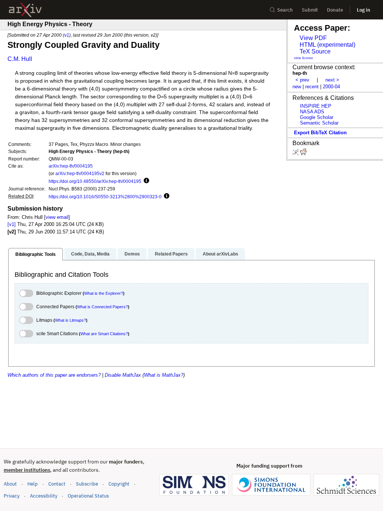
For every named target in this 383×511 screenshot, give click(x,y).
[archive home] (25, 10)
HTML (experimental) (327, 45)
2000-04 (331, 86)
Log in (363, 10)
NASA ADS (312, 111)
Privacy (11, 496)
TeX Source (315, 51)
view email (57, 217)
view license (303, 58)
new (296, 86)
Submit (310, 10)
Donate (335, 10)
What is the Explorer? (103, 293)
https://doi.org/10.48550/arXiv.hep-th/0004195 (95, 181)
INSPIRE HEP (315, 106)
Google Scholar (316, 117)
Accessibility (43, 496)
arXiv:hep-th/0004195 (71, 165)
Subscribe (87, 484)
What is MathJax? (163, 375)
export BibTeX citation (320, 132)
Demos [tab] (132, 254)
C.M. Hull (19, 59)
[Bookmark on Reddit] (303, 153)
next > (332, 80)
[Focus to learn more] (145, 181)
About (10, 484)
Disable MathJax (123, 375)
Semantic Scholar (319, 123)
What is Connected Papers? (102, 307)
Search (285, 10)
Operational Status (88, 495)
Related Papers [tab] (171, 254)
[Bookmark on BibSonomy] (296, 153)
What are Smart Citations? (104, 333)
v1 (66, 35)
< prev (302, 80)
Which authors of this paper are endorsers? (54, 375)
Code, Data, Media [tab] (90, 254)
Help (32, 484)
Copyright (118, 484)
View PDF (313, 38)
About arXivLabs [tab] (220, 254)
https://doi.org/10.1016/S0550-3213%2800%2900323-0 (105, 196)
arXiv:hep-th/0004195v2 (79, 173)
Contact (56, 484)
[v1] (11, 224)
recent (312, 86)
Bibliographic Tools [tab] (35, 254)
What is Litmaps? (70, 320)
